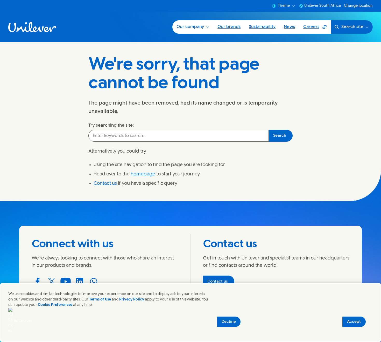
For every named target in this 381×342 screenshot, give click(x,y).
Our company (190, 27)
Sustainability (262, 27)
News (289, 27)
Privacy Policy (131, 300)
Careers (317, 29)
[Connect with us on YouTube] (66, 282)
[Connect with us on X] (52, 282)
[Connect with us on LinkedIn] (80, 282)
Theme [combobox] (284, 6)
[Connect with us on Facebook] (38, 282)
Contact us (105, 183)
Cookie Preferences (55, 305)
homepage (143, 174)
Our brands (229, 27)
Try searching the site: (111, 125)
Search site (352, 27)
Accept (354, 322)
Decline (229, 322)
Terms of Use (100, 300)
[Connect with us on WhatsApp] (94, 282)
